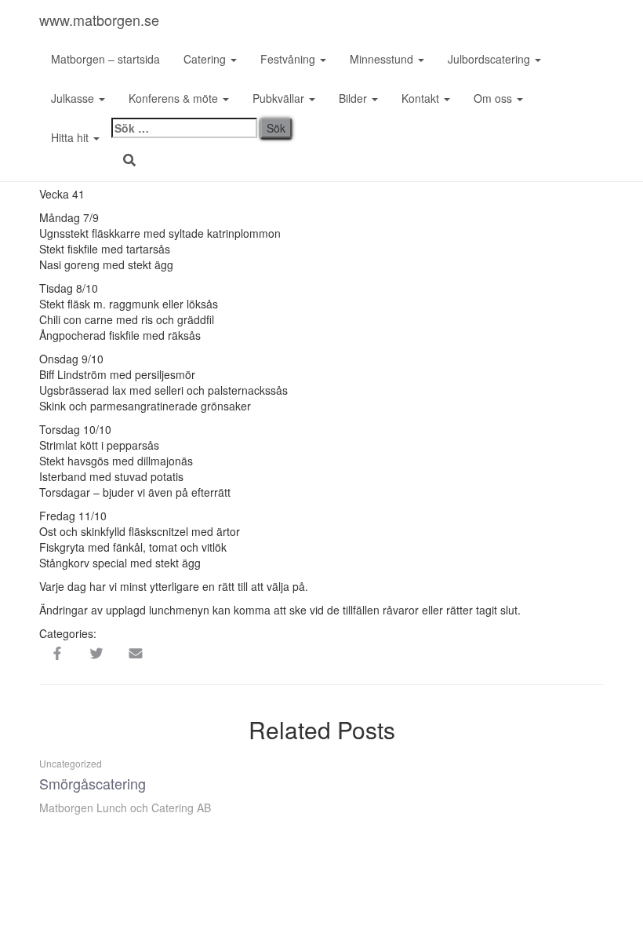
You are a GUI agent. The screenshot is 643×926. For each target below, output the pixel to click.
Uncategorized (70, 763)
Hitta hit (71, 137)
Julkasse (74, 98)
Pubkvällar (279, 98)
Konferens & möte (175, 98)
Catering (206, 59)
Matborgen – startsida (105, 59)
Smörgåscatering (92, 783)
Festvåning (289, 59)
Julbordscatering (490, 59)
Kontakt (421, 98)
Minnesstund (383, 59)
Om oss (494, 98)
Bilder (354, 98)
